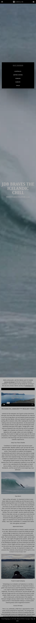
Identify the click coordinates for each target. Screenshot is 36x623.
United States (18, 74)
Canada (18, 78)
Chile (18, 85)
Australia (18, 71)
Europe (18, 82)
